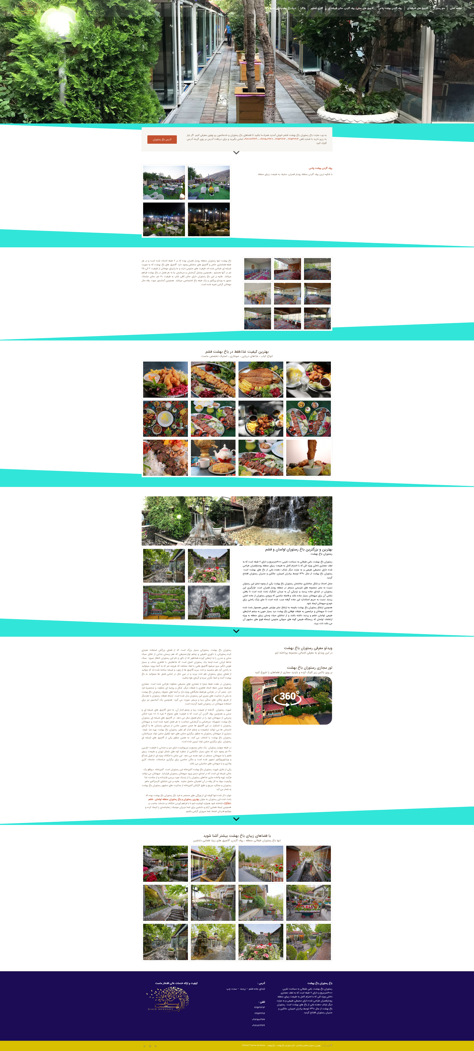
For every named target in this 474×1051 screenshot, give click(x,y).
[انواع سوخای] (165, 418)
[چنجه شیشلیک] (213, 418)
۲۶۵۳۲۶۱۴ (280, 139)
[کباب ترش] (165, 457)
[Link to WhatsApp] (144, 1046)
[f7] (165, 902)
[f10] (164, 565)
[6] (309, 457)
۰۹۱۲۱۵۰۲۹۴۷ (266, 139)
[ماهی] (261, 379)
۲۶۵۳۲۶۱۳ (293, 139)
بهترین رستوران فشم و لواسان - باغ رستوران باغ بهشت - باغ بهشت (294, 1045)
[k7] (309, 418)
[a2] (287, 293)
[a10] (258, 318)
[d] (287, 700)
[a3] (317, 293)
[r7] (208, 219)
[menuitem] (456, 8)
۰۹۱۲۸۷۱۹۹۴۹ (250, 139)
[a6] (258, 269)
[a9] (258, 293)
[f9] (208, 565)
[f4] (309, 902)
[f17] (164, 602)
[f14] (309, 863)
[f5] (261, 902)
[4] (309, 379)
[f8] (309, 941)
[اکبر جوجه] (261, 418)
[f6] (213, 902)
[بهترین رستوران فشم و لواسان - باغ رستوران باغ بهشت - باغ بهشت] (27, 8)
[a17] (317, 318)
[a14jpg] (287, 269)
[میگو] (165, 379)
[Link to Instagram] (150, 1046)
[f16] (208, 602)
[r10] (164, 219)
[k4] (261, 457)
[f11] (165, 863)
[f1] (213, 941)
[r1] (208, 182)
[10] (213, 457)
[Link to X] (155, 1046)
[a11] (317, 269)
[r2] (164, 182)
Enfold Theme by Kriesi (253, 1045)
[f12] (213, 863)
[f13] (261, 863)
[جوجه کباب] (213, 379)
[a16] (287, 318)
